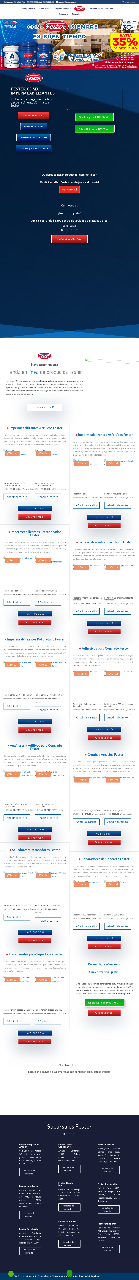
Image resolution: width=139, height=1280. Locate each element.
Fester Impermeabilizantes (65, 1276)
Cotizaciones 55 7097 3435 (33, 137)
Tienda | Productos (28, 9)
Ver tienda (43, 407)
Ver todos (34, 508)
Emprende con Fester (63, 9)
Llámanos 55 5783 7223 (34, 115)
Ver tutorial (69, 189)
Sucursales (76, 14)
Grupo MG (31, 1276)
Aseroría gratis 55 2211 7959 (33, 148)
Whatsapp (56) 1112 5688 (93, 117)
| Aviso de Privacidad (88, 1276)
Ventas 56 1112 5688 (34, 126)
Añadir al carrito (17, 497)
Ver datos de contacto (29, 1172)
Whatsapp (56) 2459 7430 (93, 128)
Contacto (62, 14)
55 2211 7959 (104, 525)
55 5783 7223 (35, 517)
